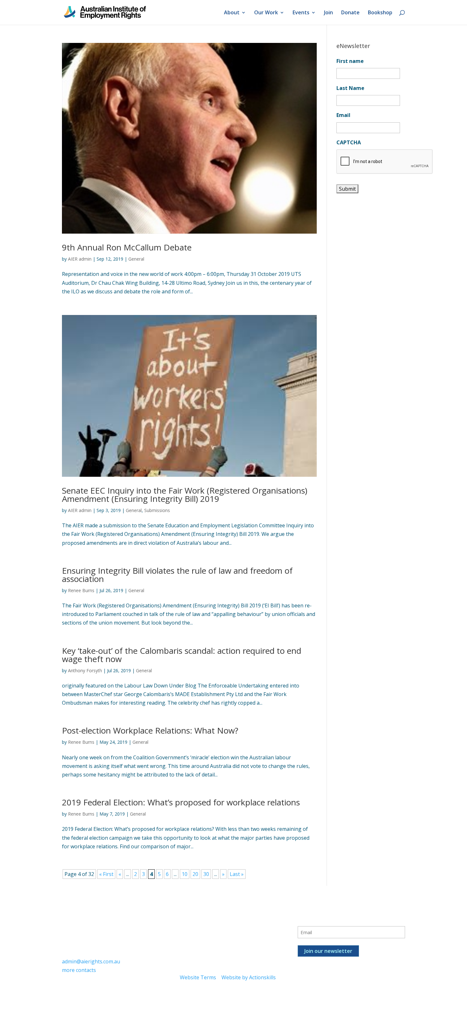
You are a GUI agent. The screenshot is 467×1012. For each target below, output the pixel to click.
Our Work (266, 13)
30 (206, 874)
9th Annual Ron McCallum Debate (127, 247)
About (232, 13)
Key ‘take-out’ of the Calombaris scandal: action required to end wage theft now (181, 655)
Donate (350, 13)
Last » (237, 874)
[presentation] (384, 161)
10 (184, 874)
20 (195, 874)
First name (350, 61)
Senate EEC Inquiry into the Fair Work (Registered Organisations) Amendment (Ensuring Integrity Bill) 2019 (184, 494)
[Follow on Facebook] (185, 921)
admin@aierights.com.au (91, 961)
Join (328, 13)
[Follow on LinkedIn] (210, 921)
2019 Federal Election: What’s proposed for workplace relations (181, 802)
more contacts (79, 970)
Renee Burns (81, 590)
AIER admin (79, 259)
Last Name (350, 88)
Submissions (157, 510)
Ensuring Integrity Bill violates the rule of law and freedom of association (177, 575)
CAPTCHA (348, 142)
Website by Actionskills (248, 977)
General (136, 259)
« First (106, 874)
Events (301, 13)
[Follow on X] (198, 921)
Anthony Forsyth (85, 670)
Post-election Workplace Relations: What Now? (150, 730)
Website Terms (198, 977)
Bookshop (380, 13)
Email (343, 115)
